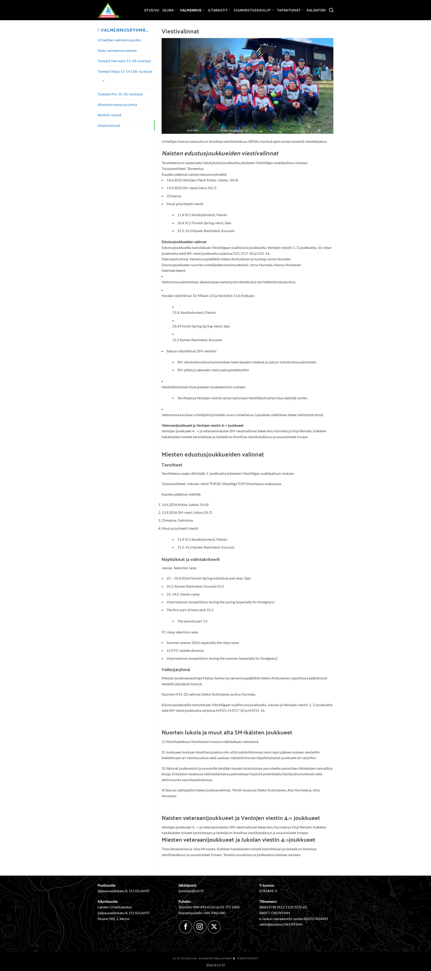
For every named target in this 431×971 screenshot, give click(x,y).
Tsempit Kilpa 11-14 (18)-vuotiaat (125, 71)
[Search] (331, 10)
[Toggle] (103, 80)
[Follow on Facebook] (185, 926)
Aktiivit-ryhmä (109, 115)
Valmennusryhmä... (123, 30)
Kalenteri (316, 10)
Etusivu (151, 10)
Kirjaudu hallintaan (215, 958)
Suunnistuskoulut (252, 10)
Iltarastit (218, 10)
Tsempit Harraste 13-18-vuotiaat (124, 61)
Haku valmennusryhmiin (117, 50)
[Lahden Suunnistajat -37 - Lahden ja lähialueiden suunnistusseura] (112, 10)
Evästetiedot (247, 958)
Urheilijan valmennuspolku (119, 40)
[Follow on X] (214, 926)
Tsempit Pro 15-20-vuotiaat (120, 94)
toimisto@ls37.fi (191, 891)
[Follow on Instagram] (200, 926)
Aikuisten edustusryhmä (117, 104)
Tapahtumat (288, 10)
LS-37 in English (185, 958)
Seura (168, 10)
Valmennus (191, 10)
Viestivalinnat (109, 125)
